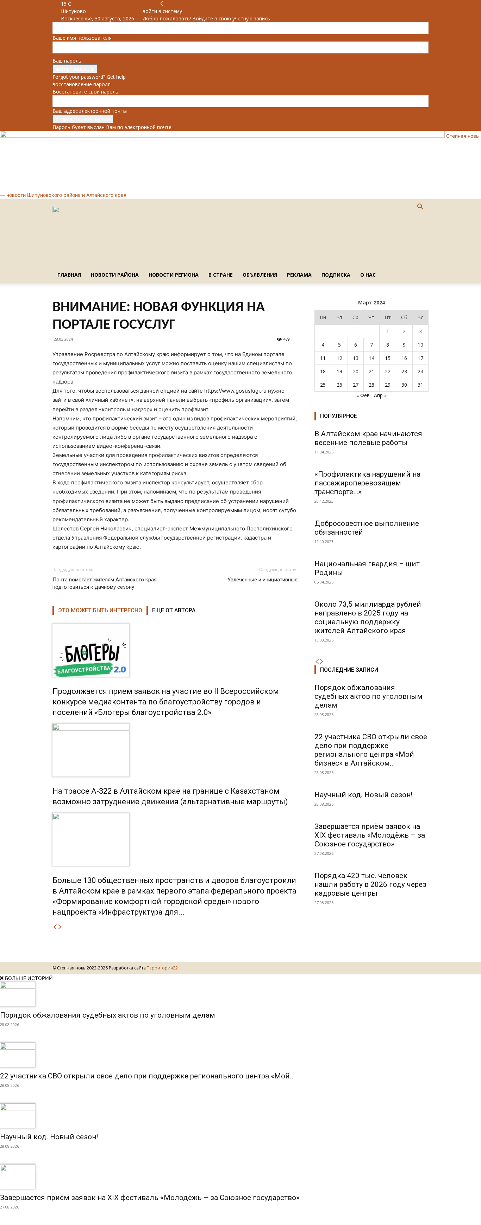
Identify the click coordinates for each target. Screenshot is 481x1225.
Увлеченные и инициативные (262, 579)
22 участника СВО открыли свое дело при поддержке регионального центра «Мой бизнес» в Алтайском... (370, 750)
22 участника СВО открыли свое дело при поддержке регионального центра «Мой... (147, 1076)
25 (323, 384)
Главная (69, 274)
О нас (368, 274)
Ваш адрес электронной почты (89, 111)
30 (404, 384)
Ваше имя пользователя (82, 37)
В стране (220, 274)
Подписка (335, 274)
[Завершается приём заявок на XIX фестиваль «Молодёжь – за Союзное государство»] (240, 1176)
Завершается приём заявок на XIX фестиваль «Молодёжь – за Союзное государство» (369, 835)
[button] (420, 207)
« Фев (363, 395)
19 (339, 371)
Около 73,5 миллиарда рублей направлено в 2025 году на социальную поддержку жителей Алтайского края (367, 617)
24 (420, 371)
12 (339, 358)
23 (404, 371)
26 (339, 384)
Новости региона (174, 274)
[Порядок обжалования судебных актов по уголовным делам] (240, 994)
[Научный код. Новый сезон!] (240, 1115)
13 (355, 358)
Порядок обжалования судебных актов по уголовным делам (368, 696)
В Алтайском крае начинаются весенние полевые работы (368, 438)
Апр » (380, 395)
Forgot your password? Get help (89, 76)
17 (420, 358)
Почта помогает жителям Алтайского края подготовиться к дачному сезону (104, 583)
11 (323, 358)
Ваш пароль (66, 60)
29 (388, 384)
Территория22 (162, 968)
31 (420, 384)
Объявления (260, 274)
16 (404, 358)
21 (371, 371)
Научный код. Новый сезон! (363, 795)
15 (388, 358)
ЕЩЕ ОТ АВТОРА (173, 610)
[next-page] (59, 927)
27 (355, 384)
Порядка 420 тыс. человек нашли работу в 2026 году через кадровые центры (370, 884)
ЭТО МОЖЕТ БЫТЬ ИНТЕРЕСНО (100, 610)
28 (371, 384)
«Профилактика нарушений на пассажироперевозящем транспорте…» (367, 483)
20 (355, 371)
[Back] (162, 3)
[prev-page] (54, 927)
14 (371, 358)
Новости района (115, 274)
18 (323, 371)
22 (388, 371)
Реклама (299, 274)
